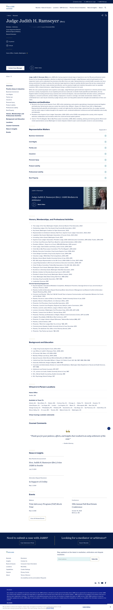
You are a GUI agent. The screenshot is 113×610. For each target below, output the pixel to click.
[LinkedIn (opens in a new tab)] (95, 583)
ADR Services (64, 8)
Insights (8, 561)
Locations (56, 8)
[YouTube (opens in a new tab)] (102, 583)
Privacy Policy (50, 608)
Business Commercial (12, 92)
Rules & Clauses (46, 8)
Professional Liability (12, 108)
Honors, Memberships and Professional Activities (15, 115)
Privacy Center (25, 572)
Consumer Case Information (29, 564)
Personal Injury (10, 102)
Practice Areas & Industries (78, 8)
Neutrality (23, 567)
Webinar (31, 500)
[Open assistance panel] (108, 428)
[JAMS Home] (12, 7)
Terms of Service (25, 575)
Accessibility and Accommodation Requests (33, 578)
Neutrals (38, 8)
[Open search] (105, 7)
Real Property (10, 110)
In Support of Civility (38, 481)
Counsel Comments (12, 126)
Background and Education (15, 119)
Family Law (9, 97)
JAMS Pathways (103, 1)
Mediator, (9, 27)
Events (8, 132)
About (101, 8)
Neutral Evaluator (11, 34)
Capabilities (9, 569)
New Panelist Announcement (37, 459)
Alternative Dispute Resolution (38, 478)
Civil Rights (9, 94)
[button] (102, 15)
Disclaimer (24, 558)
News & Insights (92, 8)
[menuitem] (38, 8)
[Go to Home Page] (12, 552)
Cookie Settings (25, 569)
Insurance (9, 100)
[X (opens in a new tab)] (99, 583)
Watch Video (41, 204)
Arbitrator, (15, 27)
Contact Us (24, 561)
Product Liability (10, 105)
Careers (8, 572)
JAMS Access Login (91, 1)
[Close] (110, 607)
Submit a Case (78, 1)
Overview (9, 86)
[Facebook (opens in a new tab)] (105, 583)
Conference (75, 500)
